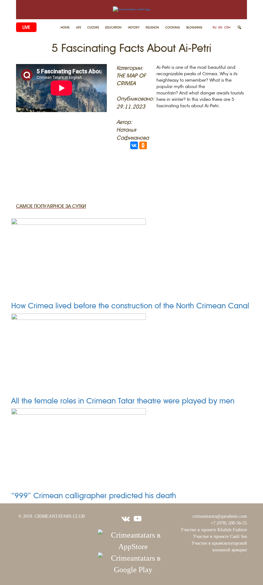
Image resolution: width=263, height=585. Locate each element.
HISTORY (134, 27)
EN (220, 27)
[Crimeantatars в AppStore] (133, 540)
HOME (65, 27)
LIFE (78, 27)
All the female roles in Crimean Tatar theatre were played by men (122, 400)
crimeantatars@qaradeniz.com (219, 516)
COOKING (172, 27)
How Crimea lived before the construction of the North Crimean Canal (130, 305)
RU (214, 27)
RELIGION (152, 27)
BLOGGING (194, 27)
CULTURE (93, 27)
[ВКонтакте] (134, 145)
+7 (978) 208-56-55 (229, 523)
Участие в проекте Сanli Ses (220, 536)
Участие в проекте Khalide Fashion (214, 529)
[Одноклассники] (143, 145)
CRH (227, 27)
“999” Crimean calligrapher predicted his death (93, 495)
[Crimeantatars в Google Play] (133, 563)
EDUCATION (113, 27)
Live (26, 27)
